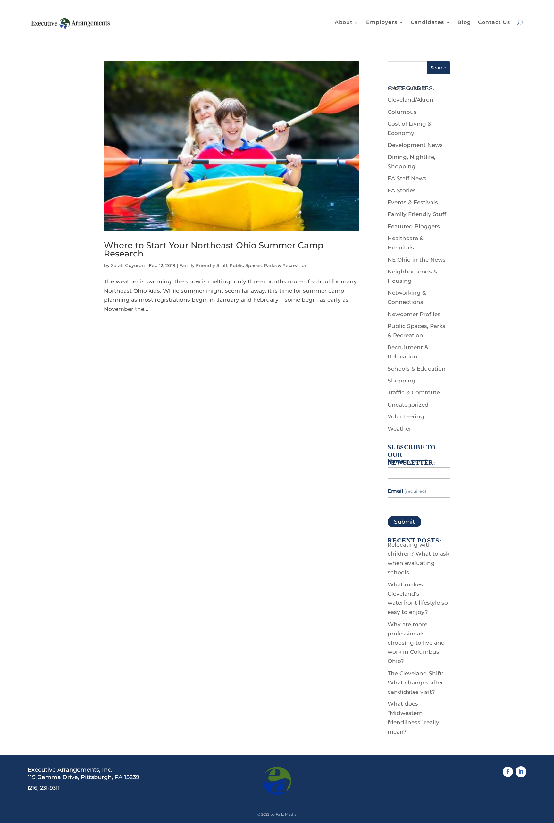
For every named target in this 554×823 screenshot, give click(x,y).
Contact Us (494, 22)
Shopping (402, 380)
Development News (415, 145)
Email (407, 491)
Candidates (427, 22)
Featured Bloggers (414, 226)
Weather (399, 428)
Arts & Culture (407, 88)
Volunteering (406, 416)
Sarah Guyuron (128, 265)
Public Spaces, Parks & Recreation (269, 265)
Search (439, 68)
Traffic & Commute (414, 392)
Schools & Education (417, 368)
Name (408, 461)
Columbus (402, 112)
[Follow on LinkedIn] (521, 771)
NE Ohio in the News (417, 259)
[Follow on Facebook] (508, 772)
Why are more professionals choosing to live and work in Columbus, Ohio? (416, 643)
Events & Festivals (413, 202)
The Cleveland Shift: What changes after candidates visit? (415, 682)
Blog (464, 22)
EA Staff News (407, 178)
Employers (381, 22)
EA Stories (402, 190)
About (344, 22)
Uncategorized (408, 404)
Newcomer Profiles (414, 314)
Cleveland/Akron (410, 100)
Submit (404, 521)
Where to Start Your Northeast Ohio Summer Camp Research (213, 249)
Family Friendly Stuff (203, 265)
